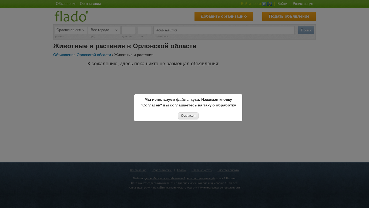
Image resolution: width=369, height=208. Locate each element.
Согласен (188, 116)
